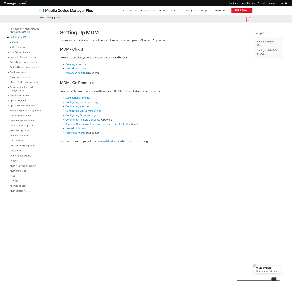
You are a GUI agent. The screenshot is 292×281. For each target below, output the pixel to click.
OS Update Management (22, 120)
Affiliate (262, 3)
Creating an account (76, 64)
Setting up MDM (18, 37)
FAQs (12, 176)
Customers (220, 10)
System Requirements (77, 97)
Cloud (15, 42)
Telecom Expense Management (25, 110)
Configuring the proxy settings (82, 102)
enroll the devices (110, 141)
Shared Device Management (24, 82)
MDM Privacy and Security (23, 166)
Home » (42, 18)
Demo (161, 10)
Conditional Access (19, 95)
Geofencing (16, 150)
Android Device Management (24, 67)
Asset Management (19, 130)
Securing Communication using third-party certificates (96, 124)
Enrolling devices (18, 72)
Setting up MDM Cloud (265, 43)
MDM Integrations (19, 171)
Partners (251, 3)
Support (205, 10)
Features (128, 10)
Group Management (20, 77)
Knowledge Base (18, 186)
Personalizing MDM (76, 73)
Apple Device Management (23, 62)
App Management (19, 100)
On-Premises (18, 47)
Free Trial (242, 10)
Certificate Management (22, 125)
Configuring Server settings (80, 115)
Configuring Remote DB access (82, 119)
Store (243, 3)
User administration (76, 68)
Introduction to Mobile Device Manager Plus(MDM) (24, 30)
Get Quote (191, 10)
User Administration (20, 52)
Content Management (20, 115)
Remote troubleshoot (20, 156)
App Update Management (23, 105)
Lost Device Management (22, 145)
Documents (175, 10)
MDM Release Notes (20, 191)
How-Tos (14, 181)
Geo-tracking (16, 140)
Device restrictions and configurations (21, 89)
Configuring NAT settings (79, 106)
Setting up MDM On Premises (267, 52)
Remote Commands (20, 135)
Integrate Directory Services (24, 57)
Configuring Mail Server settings (83, 110)
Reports (14, 161)
